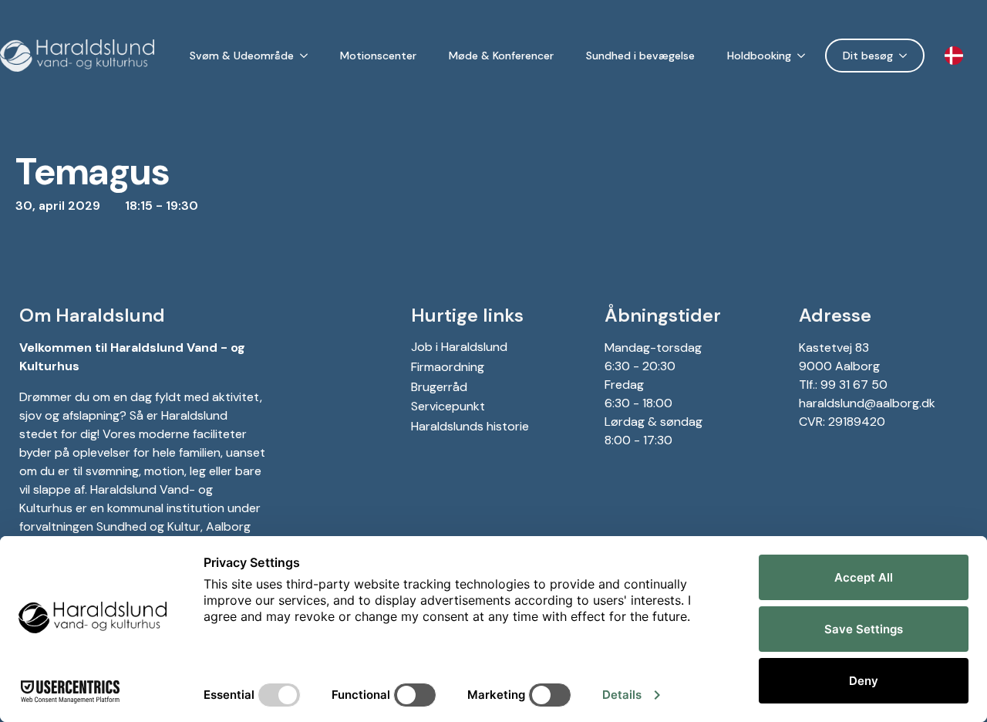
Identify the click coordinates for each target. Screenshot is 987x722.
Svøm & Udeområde (242, 55)
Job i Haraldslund (459, 347)
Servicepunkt (448, 406)
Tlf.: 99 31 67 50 (843, 384)
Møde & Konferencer (501, 55)
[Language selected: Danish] (958, 56)
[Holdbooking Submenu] (804, 55)
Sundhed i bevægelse (640, 55)
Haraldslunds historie (470, 426)
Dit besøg (868, 55)
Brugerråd (439, 387)
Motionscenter (378, 55)
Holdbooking (759, 55)
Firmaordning (447, 367)
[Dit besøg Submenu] (906, 55)
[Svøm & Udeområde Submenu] (307, 55)
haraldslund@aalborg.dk (867, 403)
